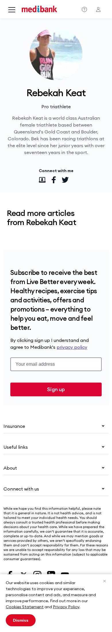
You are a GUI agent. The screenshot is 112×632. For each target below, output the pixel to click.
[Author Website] (42, 179)
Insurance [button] (14, 426)
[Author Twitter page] (65, 179)
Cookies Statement (25, 606)
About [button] (10, 468)
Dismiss (20, 620)
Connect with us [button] (21, 489)
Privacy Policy (66, 606)
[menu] (11, 10)
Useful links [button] (15, 447)
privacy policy (72, 347)
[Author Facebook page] (53, 179)
